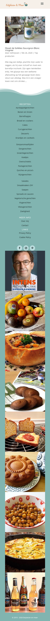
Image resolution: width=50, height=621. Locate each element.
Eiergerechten (25, 148)
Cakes (25, 125)
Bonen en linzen (25, 112)
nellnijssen (14, 53)
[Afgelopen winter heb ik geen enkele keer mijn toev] (25, 351)
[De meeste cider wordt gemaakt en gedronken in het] (25, 592)
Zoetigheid (25, 211)
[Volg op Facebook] (19, 248)
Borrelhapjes (25, 116)
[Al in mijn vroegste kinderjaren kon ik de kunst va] (25, 472)
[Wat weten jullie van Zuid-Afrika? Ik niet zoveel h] (25, 432)
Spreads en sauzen (25, 194)
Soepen (25, 189)
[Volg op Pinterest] (32, 248)
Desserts (25, 133)
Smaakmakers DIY (25, 185)
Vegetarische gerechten (25, 198)
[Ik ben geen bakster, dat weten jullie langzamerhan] (25, 391)
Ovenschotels (25, 161)
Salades (25, 181)
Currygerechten (25, 129)
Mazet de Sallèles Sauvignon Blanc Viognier (22, 49)
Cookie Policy (25, 237)
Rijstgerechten (25, 174)
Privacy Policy (25, 233)
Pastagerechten (25, 166)
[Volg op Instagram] (26, 248)
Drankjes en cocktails (25, 138)
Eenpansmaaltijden (25, 144)
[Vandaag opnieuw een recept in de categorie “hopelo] (25, 512)
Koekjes (25, 157)
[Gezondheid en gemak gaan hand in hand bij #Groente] (25, 311)
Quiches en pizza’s (25, 170)
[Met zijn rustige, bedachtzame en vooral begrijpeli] (25, 271)
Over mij (25, 221)
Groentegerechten (25, 153)
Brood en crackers (25, 120)
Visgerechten (25, 202)
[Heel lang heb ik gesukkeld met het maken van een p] (25, 552)
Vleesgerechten (25, 207)
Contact (25, 225)
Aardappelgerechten (25, 107)
